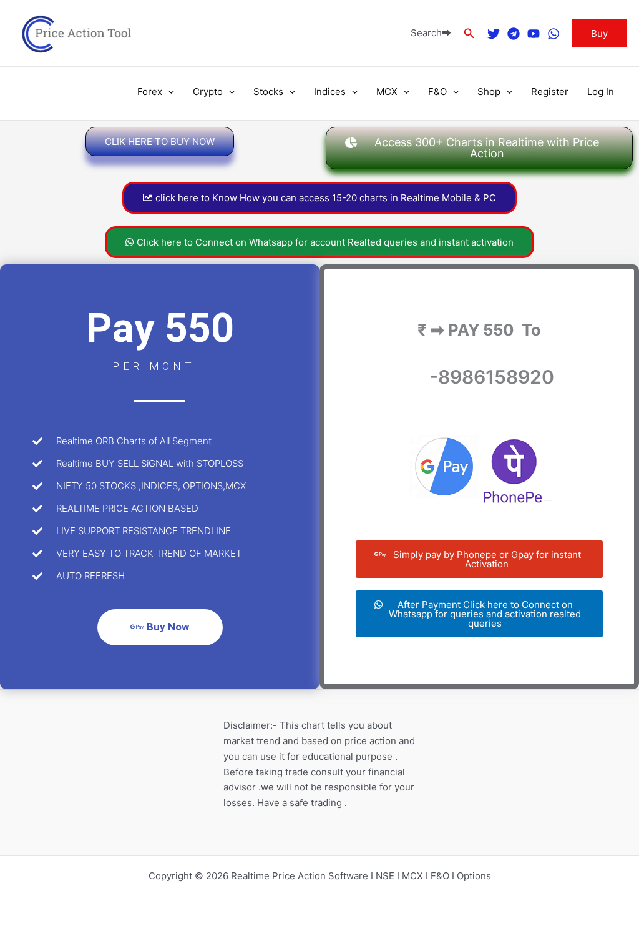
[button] (469, 33)
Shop (488, 91)
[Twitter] (493, 33)
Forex (149, 91)
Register (549, 91)
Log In (600, 91)
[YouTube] (533, 33)
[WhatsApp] (553, 33)
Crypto (208, 91)
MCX (387, 91)
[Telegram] (513, 33)
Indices (330, 91)
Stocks (268, 91)
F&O (437, 91)
